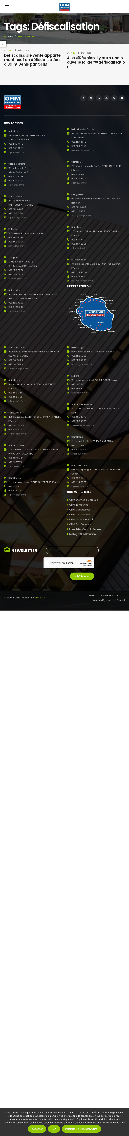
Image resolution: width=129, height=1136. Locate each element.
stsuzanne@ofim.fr (18, 368)
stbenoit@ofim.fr (17, 401)
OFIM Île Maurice (78, 504)
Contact (120, 600)
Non (54, 1129)
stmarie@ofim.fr (17, 311)
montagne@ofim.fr (81, 364)
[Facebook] (83, 98)
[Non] (124, 1122)
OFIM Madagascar (79, 509)
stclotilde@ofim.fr (17, 466)
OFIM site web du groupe (83, 500)
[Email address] (122, 98)
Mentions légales (101, 600)
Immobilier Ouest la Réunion (85, 529)
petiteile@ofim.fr (17, 246)
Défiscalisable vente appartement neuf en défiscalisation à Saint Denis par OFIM (32, 60)
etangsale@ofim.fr (81, 215)
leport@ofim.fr (79, 392)
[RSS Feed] (114, 98)
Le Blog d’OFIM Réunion (82, 534)
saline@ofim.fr (16, 184)
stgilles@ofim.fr (79, 486)
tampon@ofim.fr (17, 278)
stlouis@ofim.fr (79, 182)
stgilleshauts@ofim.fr (82, 425)
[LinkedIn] (99, 98)
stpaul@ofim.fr (16, 152)
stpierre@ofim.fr (17, 494)
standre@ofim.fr (17, 433)
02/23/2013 (23, 50)
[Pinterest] (106, 98)
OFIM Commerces (80, 514)
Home (10, 36)
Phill (10, 50)
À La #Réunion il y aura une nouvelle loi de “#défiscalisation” (96, 62)
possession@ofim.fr (82, 280)
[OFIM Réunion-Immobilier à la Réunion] (64, 6)
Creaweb (39, 597)
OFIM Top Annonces (81, 524)
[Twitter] (91, 98)
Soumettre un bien (109, 595)
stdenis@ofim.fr (79, 453)
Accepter (37, 1129)
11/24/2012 (85, 52)
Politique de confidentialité (81, 1129)
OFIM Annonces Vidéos (82, 519)
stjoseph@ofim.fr (17, 217)
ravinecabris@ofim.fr (82, 150)
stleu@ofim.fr (78, 248)
